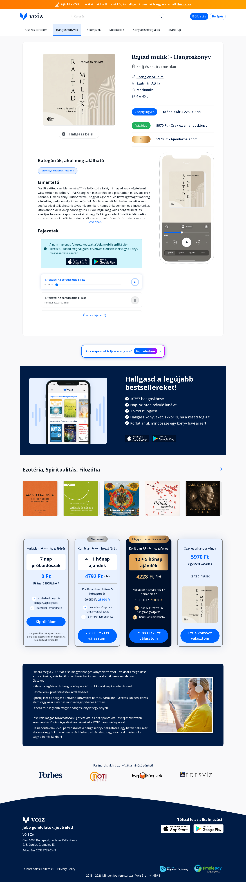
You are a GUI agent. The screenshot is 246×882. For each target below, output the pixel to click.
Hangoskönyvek (67, 30)
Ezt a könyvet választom (200, 636)
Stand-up (175, 30)
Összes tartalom (36, 30)
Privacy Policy (66, 869)
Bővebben (95, 222)
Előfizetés (199, 16)
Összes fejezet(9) (94, 315)
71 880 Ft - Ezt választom (149, 636)
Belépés (217, 16)
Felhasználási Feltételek (38, 869)
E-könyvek (94, 30)
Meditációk (116, 30)
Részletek (184, 4)
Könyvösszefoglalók (146, 30)
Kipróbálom (145, 351)
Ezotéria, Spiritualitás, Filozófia (58, 170)
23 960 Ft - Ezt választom (97, 636)
